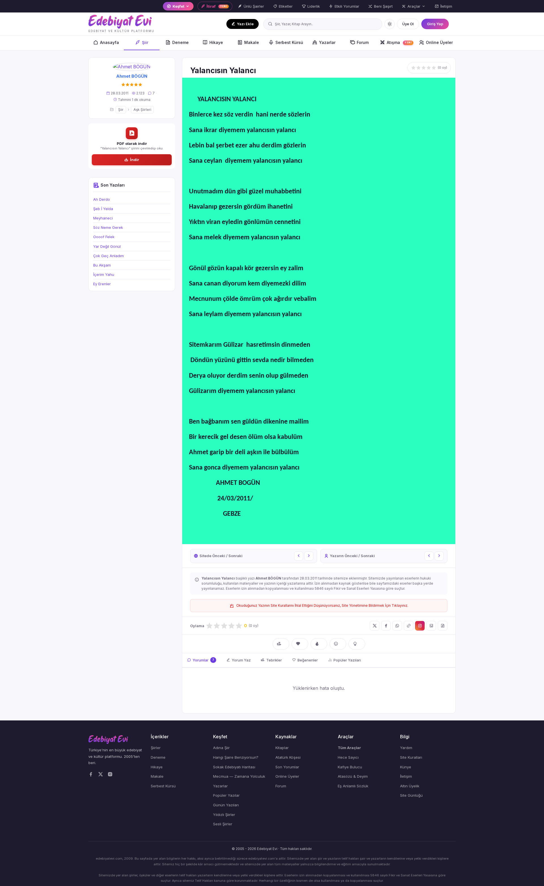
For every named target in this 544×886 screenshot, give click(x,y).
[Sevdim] (300, 644)
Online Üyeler (439, 42)
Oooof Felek (103, 236)
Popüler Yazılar (226, 795)
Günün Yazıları (226, 805)
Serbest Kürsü (289, 42)
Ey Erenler (102, 284)
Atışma (399, 42)
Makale (251, 42)
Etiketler (286, 6)
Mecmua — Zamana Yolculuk (239, 776)
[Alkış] (281, 644)
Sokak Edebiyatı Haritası (234, 767)
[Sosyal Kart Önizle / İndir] (431, 626)
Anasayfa (109, 42)
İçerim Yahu (103, 274)
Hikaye (216, 42)
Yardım (406, 747)
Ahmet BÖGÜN (131, 76)
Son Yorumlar (287, 767)
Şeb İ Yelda (103, 208)
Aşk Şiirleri (142, 109)
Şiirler (156, 747)
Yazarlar (327, 42)
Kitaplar (282, 747)
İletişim (446, 6)
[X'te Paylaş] (374, 626)
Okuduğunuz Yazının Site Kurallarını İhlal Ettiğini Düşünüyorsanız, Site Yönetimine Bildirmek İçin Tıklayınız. (322, 605)
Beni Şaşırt (383, 6)
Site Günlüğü (411, 795)
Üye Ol (408, 24)
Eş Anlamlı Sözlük (353, 786)
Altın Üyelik (409, 786)
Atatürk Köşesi (288, 757)
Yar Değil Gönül (107, 246)
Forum (363, 42)
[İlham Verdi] (356, 644)
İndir (134, 159)
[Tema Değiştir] (389, 24)
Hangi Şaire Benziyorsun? (235, 757)
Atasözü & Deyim (353, 776)
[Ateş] (319, 644)
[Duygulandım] (338, 644)
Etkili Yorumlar (347, 6)
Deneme (180, 42)
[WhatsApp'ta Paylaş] (397, 626)
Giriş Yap (435, 24)
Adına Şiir (221, 747)
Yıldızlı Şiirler (224, 814)
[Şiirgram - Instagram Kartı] (420, 626)
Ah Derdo (101, 199)
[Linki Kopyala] (408, 626)
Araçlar (413, 6)
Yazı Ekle (245, 24)
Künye (405, 767)
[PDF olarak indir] (442, 626)
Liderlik (313, 6)
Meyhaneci (103, 218)
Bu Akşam (102, 265)
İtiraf (217, 6)
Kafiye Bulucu (350, 767)
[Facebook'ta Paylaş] (386, 626)
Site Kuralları (411, 757)
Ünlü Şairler (254, 6)
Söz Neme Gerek (108, 227)
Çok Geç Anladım (108, 255)
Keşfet (178, 6)
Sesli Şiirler (222, 824)
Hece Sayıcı (348, 757)
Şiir (145, 42)
